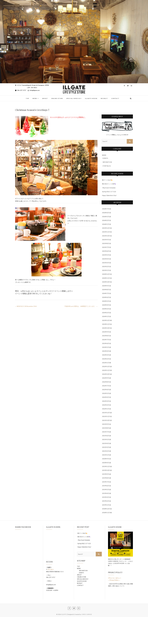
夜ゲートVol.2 (106, 180)
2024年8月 (105, 289)
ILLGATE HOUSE (91, 98)
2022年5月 (105, 393)
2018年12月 (106, 509)
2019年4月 (105, 493)
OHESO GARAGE (87, 614)
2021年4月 (105, 443)
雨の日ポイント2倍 (108, 184)
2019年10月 (106, 470)
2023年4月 (105, 351)
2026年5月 (105, 216)
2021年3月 (105, 447)
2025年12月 (106, 228)
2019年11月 (106, 466)
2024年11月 (106, 278)
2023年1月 (105, 362)
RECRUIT (104, 98)
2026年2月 (105, 220)
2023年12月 (106, 320)
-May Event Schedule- (109, 188)
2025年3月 (105, 262)
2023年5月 (105, 347)
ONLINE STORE (57, 98)
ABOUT (45, 98)
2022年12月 (106, 366)
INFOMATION (107, 162)
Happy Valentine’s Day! (109, 195)
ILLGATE (20, 97)
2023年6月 (105, 343)
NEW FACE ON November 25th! (26, 306)
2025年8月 (105, 243)
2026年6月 (105, 212)
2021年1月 (105, 455)
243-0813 (50, 569)
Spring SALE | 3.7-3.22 (109, 191)
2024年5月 (105, 301)
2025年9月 (105, 239)
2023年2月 (105, 359)
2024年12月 (106, 274)
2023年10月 (106, 328)
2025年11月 (106, 232)
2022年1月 (105, 409)
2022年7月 (105, 386)
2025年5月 (105, 255)
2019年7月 (105, 482)
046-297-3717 (21, 90)
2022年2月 (105, 405)
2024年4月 (105, 305)
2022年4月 (105, 397)
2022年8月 (105, 382)
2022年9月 (105, 378)
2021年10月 (106, 420)
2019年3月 (105, 497)
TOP (27, 98)
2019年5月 (105, 489)
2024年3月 (105, 309)
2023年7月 (105, 339)
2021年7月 (105, 432)
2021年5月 (105, 439)
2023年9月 (105, 332)
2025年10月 (106, 236)
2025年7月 (105, 247)
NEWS (35, 98)
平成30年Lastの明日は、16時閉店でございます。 (81, 306)
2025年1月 (105, 270)
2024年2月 (105, 312)
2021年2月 (105, 451)
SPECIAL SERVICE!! (74, 98)
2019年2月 (105, 501)
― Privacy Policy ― (114, 580)
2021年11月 (106, 416)
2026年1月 (105, 224)
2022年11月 (106, 370)
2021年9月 (105, 424)
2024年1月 (105, 316)
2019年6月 (105, 486)
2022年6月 (105, 389)
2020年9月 (105, 459)
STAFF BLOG (107, 166)
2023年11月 (106, 324)
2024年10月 (106, 282)
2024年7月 (105, 293)
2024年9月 (105, 286)
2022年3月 (105, 401)
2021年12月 (106, 412)
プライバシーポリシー (114, 578)
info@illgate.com (35, 90)
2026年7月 (105, 209)
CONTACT (115, 98)
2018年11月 (106, 512)
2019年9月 (105, 474)
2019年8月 (105, 478)
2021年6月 (105, 435)
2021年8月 (105, 428)
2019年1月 (105, 505)
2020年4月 (105, 462)
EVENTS (105, 158)
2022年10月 (106, 374)
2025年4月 (105, 259)
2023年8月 (105, 335)
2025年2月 (105, 266)
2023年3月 (105, 355)
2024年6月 (105, 297)
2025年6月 (105, 251)
